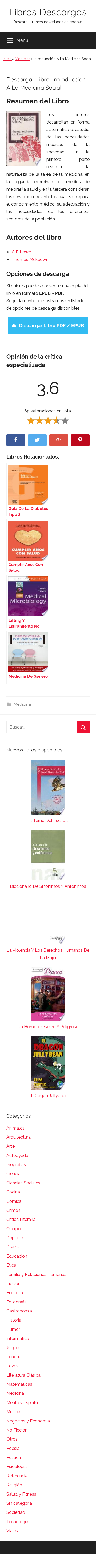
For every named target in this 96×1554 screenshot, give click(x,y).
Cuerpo (13, 1228)
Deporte (14, 1237)
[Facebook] (15, 440)
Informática (17, 1338)
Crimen (13, 1210)
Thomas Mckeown (30, 259)
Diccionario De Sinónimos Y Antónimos (48, 886)
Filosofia (14, 1292)
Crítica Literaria (20, 1219)
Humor (13, 1329)
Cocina (13, 1192)
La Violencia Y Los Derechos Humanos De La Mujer (48, 954)
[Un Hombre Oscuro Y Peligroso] (48, 995)
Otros (12, 1439)
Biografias (16, 1164)
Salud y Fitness (21, 1494)
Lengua (13, 1356)
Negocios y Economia (28, 1421)
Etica (11, 1265)
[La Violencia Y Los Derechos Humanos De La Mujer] (48, 921)
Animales (15, 1128)
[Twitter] (37, 440)
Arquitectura (18, 1137)
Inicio (7, 59)
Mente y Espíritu (22, 1402)
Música (13, 1411)
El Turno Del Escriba (48, 820)
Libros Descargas (48, 12)
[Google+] (58, 440)
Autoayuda (17, 1155)
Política (13, 1457)
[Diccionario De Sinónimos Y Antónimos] (48, 856)
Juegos (13, 1347)
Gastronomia (19, 1311)
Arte (10, 1146)
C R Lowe (21, 252)
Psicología (16, 1466)
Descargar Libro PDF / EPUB (51, 325)
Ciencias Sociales (23, 1182)
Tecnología (17, 1521)
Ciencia (13, 1173)
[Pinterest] (80, 440)
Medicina (22, 59)
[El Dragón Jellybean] (48, 1064)
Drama (13, 1246)
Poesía (12, 1448)
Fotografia (16, 1301)
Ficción (13, 1283)
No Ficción (16, 1430)
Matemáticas (19, 1384)
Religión (14, 1484)
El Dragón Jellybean (48, 1095)
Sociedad (15, 1512)
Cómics (13, 1201)
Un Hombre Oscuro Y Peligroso (48, 1026)
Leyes (12, 1365)
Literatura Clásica (23, 1375)
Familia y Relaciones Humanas (36, 1274)
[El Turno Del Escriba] (48, 788)
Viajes (12, 1530)
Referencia (16, 1475)
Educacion (16, 1256)
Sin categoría (19, 1503)
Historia (13, 1320)
